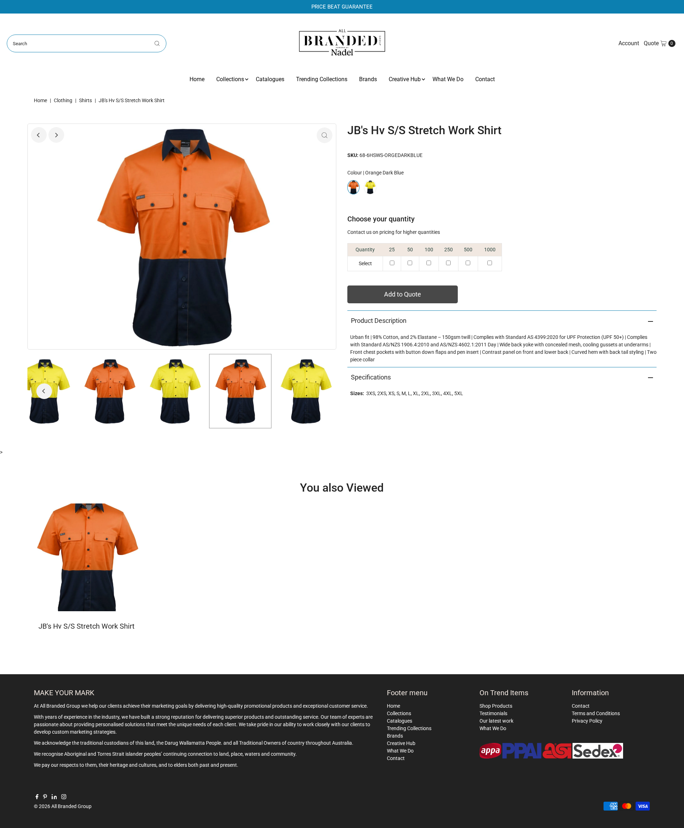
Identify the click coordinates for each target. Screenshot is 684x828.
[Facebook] (37, 797)
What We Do (447, 79)
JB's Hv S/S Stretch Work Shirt (86, 626)
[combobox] (86, 43)
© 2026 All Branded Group (63, 806)
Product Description (378, 320)
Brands (368, 79)
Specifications (371, 377)
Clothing (63, 100)
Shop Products (496, 706)
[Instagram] (63, 797)
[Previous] (39, 135)
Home (197, 79)
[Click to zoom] (324, 135)
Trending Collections (321, 79)
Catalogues (270, 79)
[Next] (56, 135)
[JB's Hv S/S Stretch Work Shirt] (87, 557)
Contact (485, 79)
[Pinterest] (45, 797)
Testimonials (493, 713)
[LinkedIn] (54, 797)
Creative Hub (405, 79)
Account (628, 43)
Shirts (85, 100)
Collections (230, 79)
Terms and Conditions (596, 713)
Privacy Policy (587, 721)
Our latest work (496, 721)
